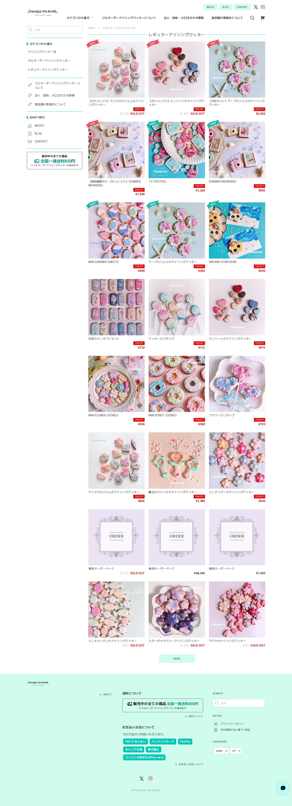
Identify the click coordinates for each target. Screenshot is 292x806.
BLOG (225, 7)
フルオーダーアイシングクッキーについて (129, 17)
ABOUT (211, 7)
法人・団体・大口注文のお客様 (184, 17)
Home (91, 28)
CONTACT (242, 7)
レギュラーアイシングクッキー (48, 69)
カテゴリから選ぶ (78, 17)
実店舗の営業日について (227, 17)
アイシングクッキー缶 (42, 51)
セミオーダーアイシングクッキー (49, 60)
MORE (176, 658)
